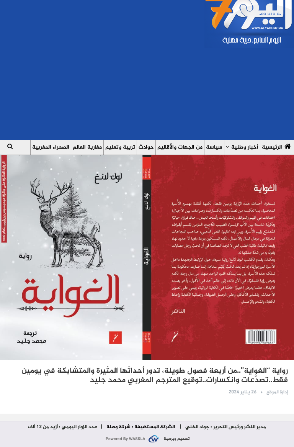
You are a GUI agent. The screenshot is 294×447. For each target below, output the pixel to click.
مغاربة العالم (87, 147)
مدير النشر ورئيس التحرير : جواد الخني (225, 427)
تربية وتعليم (120, 147)
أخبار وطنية (244, 147)
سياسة (214, 147)
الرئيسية (272, 147)
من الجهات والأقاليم (180, 147)
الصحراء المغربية (50, 147)
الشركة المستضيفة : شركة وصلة (140, 427)
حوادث (146, 147)
